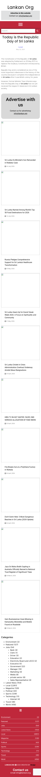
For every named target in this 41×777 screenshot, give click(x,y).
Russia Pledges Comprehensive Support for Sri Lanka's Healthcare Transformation (18, 262)
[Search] (37, 31)
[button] (20, 710)
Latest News (11, 683)
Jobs (8, 647)
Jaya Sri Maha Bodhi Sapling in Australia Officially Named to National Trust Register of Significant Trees (20, 569)
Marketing (14, 672)
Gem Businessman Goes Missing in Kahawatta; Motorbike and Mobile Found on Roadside (19, 622)
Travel (8, 702)
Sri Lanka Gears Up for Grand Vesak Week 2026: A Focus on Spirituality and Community (20, 315)
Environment (11, 642)
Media (12, 674)
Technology (11, 696)
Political (9, 691)
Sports (9, 694)
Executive (14, 664)
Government (15, 666)
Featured (9, 644)
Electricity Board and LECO (22, 661)
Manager (14, 669)
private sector (16, 677)
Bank (12, 650)
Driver (12, 655)
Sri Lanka (33, 59)
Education (14, 658)
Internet (13, 699)
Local (8, 685)
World (8, 704)
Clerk (12, 653)
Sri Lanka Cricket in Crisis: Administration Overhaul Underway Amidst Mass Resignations (19, 367)
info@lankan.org (25, 16)
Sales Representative (19, 680)
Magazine (10, 688)
